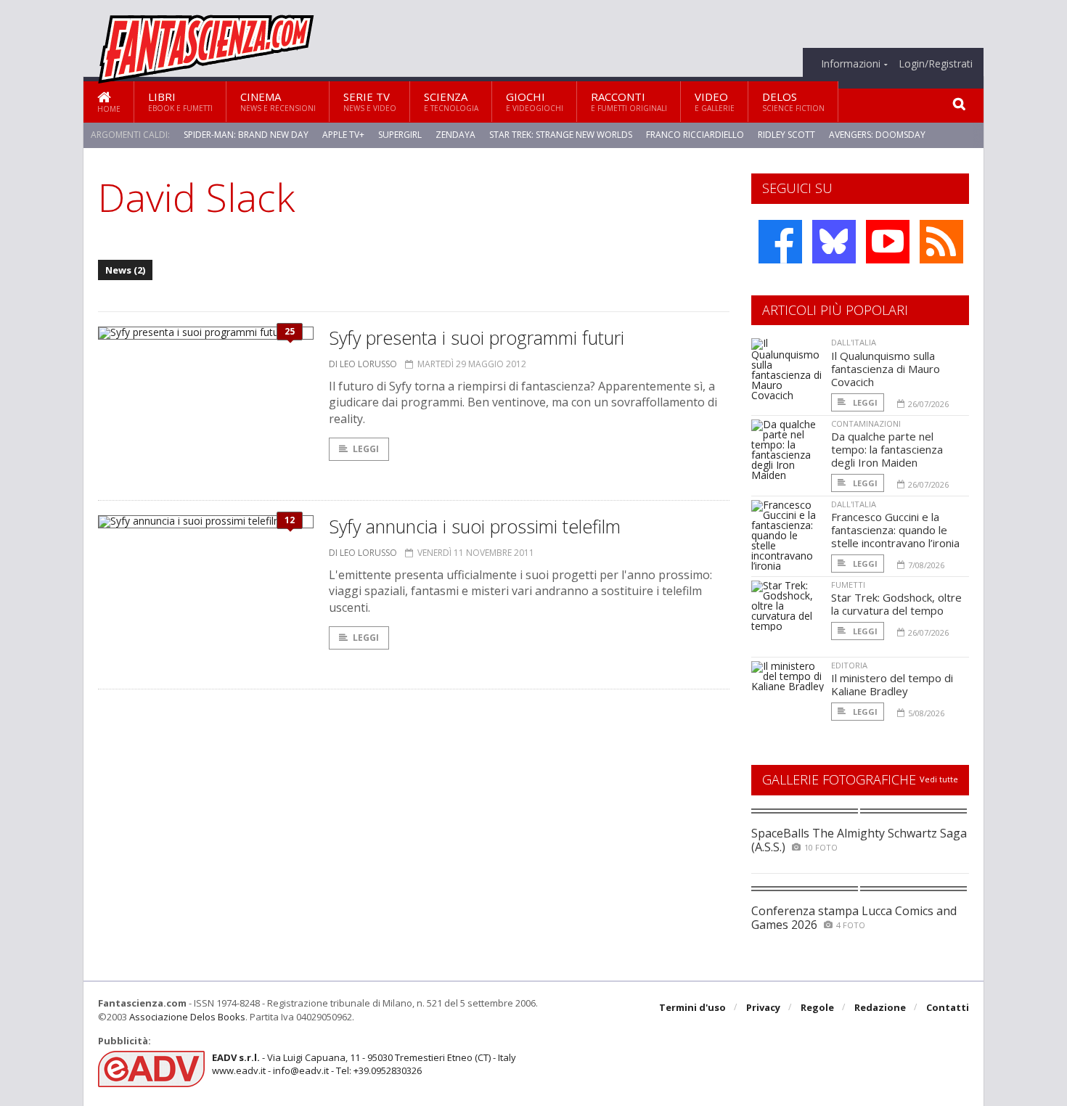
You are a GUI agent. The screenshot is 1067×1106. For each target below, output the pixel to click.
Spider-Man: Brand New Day (246, 134)
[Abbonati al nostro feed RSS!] (941, 241)
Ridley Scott (786, 134)
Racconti (629, 101)
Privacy (763, 1007)
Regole (817, 1007)
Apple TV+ (343, 134)
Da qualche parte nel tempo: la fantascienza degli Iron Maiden (887, 449)
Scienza (451, 101)
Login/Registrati (936, 64)
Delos (793, 101)
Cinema (278, 101)
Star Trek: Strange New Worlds (560, 134)
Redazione (880, 1007)
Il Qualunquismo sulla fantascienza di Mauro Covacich (885, 368)
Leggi (366, 449)
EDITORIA (849, 665)
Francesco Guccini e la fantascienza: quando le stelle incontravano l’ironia (895, 529)
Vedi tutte (939, 779)
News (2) (125, 269)
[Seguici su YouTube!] (887, 241)
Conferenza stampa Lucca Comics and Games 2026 (854, 918)
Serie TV (369, 101)
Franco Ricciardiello (695, 134)
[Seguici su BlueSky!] (834, 241)
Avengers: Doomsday (877, 134)
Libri (180, 101)
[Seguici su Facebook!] (780, 241)
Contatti (947, 1007)
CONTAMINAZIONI (866, 423)
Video (715, 101)
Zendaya (455, 134)
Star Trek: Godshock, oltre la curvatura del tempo (896, 604)
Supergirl (400, 134)
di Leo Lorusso (363, 364)
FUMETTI (848, 585)
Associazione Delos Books (187, 1016)
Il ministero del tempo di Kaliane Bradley (892, 684)
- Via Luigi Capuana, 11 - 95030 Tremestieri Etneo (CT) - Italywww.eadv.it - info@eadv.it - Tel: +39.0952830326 (364, 1064)
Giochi (534, 101)
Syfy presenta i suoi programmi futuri (476, 337)
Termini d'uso (692, 1007)
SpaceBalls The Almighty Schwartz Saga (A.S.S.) (859, 840)
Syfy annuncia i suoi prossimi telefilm (475, 526)
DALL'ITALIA (853, 342)
